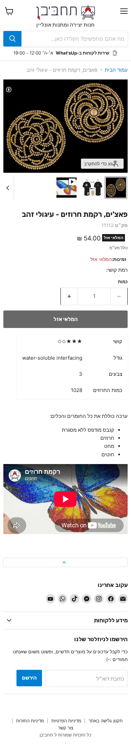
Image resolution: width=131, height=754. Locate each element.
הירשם (29, 678)
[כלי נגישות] (8, 89)
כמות (123, 281)
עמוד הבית (116, 70)
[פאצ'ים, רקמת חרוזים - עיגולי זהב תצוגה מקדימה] (66, 187)
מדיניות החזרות (30, 720)
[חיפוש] (12, 38)
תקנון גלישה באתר (106, 720)
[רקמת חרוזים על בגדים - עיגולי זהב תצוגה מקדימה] (116, 187)
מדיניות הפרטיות (66, 720)
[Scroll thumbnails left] (8, 187)
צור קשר (65, 727)
